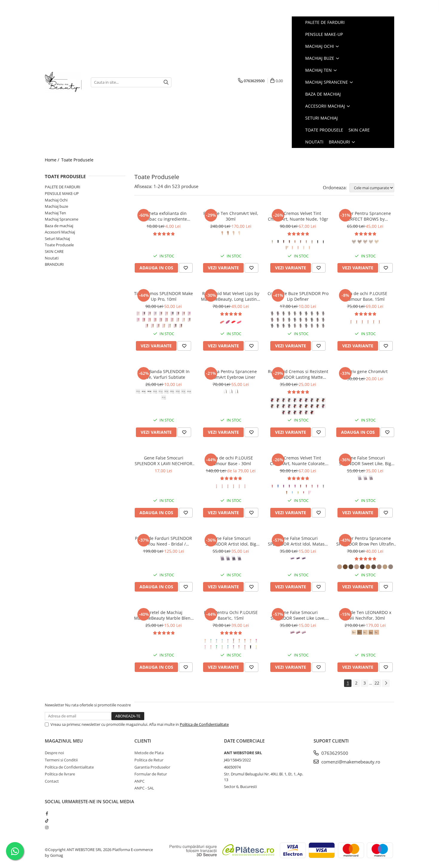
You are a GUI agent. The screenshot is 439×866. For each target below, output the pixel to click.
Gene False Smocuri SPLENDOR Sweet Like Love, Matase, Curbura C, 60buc (298, 615)
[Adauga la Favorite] (186, 268)
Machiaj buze (56, 206)
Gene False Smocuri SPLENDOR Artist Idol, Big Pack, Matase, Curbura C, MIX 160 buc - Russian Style (230, 541)
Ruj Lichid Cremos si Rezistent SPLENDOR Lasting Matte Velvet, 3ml (298, 374)
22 (376, 683)
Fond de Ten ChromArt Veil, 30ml (230, 216)
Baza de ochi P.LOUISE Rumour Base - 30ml (230, 460)
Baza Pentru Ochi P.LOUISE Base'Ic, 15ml (231, 615)
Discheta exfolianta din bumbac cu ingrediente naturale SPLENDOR (163, 216)
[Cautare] (166, 82)
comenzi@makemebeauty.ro (350, 762)
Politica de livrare (60, 774)
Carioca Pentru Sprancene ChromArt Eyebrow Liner (231, 374)
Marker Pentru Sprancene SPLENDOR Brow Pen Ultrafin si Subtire (365, 541)
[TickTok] (47, 820)
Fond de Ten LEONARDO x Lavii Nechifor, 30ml (365, 615)
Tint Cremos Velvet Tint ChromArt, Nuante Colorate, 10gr (298, 460)
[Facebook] (47, 813)
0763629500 (334, 753)
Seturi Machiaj (57, 238)
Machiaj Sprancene (61, 219)
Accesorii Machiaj (60, 232)
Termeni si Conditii (61, 760)
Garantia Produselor (152, 767)
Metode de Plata (149, 752)
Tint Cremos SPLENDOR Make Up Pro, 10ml (163, 296)
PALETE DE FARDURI (62, 187)
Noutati (52, 258)
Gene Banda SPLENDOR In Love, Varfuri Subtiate (163, 374)
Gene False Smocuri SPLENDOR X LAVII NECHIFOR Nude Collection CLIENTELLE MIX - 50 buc (163, 460)
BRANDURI (54, 264)
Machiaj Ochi (56, 200)
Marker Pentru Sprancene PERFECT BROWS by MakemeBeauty (365, 216)
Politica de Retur (148, 760)
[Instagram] (47, 827)
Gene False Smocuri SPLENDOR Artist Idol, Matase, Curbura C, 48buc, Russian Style (298, 541)
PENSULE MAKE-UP (62, 193)
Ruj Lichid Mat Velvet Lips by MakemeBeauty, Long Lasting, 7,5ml (230, 296)
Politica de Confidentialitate (204, 724)
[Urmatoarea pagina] (386, 683)
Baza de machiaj (59, 225)
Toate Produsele (77, 160)
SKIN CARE (54, 251)
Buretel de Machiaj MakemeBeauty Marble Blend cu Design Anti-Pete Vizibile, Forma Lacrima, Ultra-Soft (163, 615)
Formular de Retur (150, 774)
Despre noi (54, 752)
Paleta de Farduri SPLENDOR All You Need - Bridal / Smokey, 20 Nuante (163, 541)
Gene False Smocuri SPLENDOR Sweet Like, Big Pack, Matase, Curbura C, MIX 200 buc (365, 460)
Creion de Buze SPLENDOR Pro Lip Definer (298, 296)
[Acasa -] (63, 82)
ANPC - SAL (144, 788)
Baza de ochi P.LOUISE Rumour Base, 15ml (365, 296)
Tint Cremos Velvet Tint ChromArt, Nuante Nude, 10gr (298, 216)
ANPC (139, 781)
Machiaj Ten (55, 213)
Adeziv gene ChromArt (365, 371)
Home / (52, 160)
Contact (52, 781)
